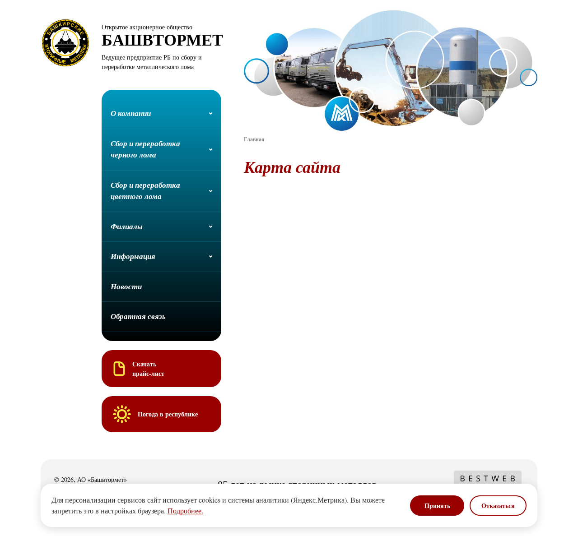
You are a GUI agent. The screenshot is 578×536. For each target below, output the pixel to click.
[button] (161, 114)
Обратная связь (138, 316)
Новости (126, 286)
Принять (437, 505)
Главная (254, 139)
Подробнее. (185, 510)
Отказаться (498, 505)
